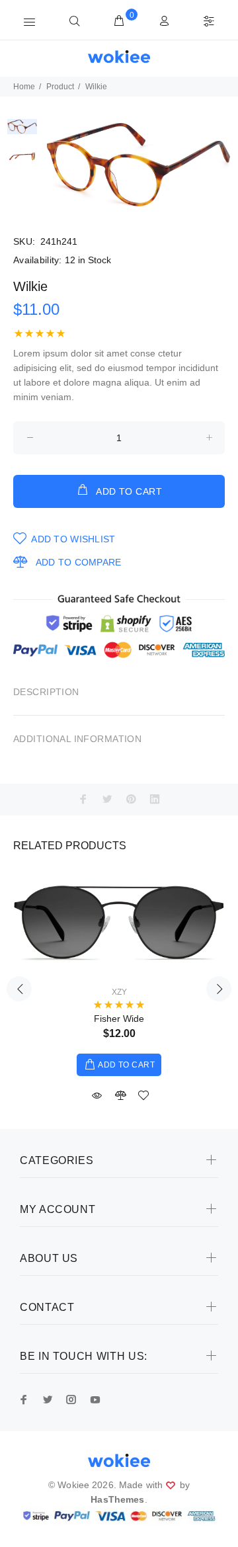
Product (60, 86)
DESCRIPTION (46, 692)
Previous (19, 988)
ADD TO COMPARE (78, 562)
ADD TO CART (129, 491)
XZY (119, 992)
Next (218, 988)
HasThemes (117, 1499)
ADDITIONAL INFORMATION (77, 738)
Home (24, 86)
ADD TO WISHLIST (73, 539)
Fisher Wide (119, 1018)
